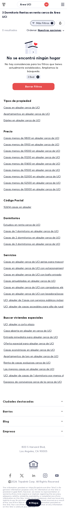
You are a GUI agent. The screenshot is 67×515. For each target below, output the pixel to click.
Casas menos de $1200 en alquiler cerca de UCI (32, 157)
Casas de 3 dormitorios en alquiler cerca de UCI (32, 244)
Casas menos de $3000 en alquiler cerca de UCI (32, 189)
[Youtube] (57, 475)
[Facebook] (10, 475)
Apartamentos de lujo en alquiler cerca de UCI (31, 356)
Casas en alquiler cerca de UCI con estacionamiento (35, 268)
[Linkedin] (33, 475)
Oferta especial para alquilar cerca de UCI (29, 343)
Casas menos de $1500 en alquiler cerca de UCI (32, 170)
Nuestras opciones (49, 30)
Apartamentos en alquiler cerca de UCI (27, 114)
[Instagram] (45, 475)
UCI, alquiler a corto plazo (19, 324)
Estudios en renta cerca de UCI (22, 224)
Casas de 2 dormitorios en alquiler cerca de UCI (32, 237)
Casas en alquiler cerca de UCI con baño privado (32, 274)
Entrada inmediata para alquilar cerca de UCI (31, 337)
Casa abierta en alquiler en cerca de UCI (27, 330)
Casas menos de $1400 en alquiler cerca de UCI (32, 163)
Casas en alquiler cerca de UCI (22, 107)
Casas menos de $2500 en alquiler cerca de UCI (32, 182)
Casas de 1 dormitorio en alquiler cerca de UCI (31, 231)
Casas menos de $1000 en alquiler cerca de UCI (32, 150)
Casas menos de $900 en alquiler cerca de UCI (31, 144)
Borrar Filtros (33, 86)
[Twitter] (22, 475)
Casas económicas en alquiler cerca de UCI (29, 350)
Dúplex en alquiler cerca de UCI (22, 120)
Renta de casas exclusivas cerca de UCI (27, 362)
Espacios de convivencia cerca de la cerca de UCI (33, 381)
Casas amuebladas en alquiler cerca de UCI (29, 281)
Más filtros (44, 23)
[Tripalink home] (4, 4)
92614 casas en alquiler (17, 207)
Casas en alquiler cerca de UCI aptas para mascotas (35, 261)
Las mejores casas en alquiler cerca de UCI (29, 369)
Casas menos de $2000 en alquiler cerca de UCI (32, 176)
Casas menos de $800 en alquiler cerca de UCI (31, 138)
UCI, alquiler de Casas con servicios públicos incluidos (35, 300)
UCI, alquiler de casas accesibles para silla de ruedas (35, 306)
